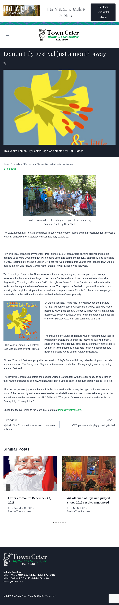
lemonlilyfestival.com (69, 410)
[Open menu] (7, 35)
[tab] (53, 522)
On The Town (10, 169)
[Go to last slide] (8, 487)
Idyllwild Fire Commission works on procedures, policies (29, 425)
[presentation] (30, 473)
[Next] (111, 487)
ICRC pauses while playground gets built (94, 423)
